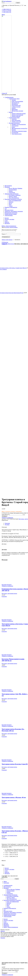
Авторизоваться (6, 236)
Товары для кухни (16, 121)
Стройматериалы (10, 243)
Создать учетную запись (11, 227)
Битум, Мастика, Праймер (15, 188)
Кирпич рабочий (16, 116)
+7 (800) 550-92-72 (6, 9)
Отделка (15, 132)
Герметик (14, 119)
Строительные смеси (14, 98)
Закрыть (3, 931)
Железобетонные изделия (19, 128)
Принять (3, 937)
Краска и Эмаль (13, 196)
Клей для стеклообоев (17, 101)
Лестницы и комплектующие (19, 131)
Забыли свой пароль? (7, 239)
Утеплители (12, 192)
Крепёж (14, 129)
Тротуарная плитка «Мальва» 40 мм (14, 797)
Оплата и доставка (9, 869)
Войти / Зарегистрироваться (11, 927)
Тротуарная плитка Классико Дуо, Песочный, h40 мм (13, 729)
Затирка (14, 100)
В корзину (4, 516)
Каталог (7, 868)
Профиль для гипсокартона (19, 124)
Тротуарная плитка (17, 133)
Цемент (14, 108)
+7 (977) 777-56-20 (6, 10)
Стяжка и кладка (16, 106)
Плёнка (11, 191)
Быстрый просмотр (6, 584)
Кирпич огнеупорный (17, 115)
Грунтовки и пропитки (15, 195)
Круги (10, 203)
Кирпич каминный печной (19, 113)
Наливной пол (15, 102)
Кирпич (11, 112)
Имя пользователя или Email (9, 229)
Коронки (11, 202)
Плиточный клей (16, 105)
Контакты (7, 873)
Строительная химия (14, 117)
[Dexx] (17, 173)
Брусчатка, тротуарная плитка (9, 593)
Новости (7, 872)
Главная (4, 243)
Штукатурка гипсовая (17, 110)
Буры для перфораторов (15, 200)
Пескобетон (15, 104)
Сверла (10, 206)
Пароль (4, 234)
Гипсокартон (15, 125)
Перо (10, 204)
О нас (6, 870)
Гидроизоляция (13, 189)
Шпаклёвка (15, 109)
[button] (4, 596)
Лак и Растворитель (14, 197)
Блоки (13, 127)
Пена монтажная (16, 120)
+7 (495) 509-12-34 (6, 12)
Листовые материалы (14, 123)
